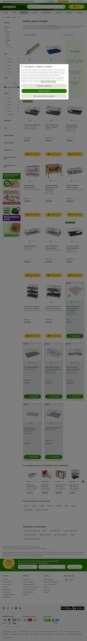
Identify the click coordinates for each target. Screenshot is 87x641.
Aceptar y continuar (44, 91)
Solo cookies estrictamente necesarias (44, 96)
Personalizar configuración (44, 86)
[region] (44, 81)
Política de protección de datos (48, 81)
